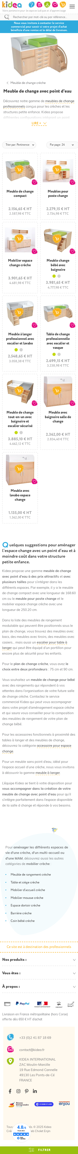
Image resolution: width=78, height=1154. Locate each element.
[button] (34, 182)
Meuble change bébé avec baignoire (58, 265)
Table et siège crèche (25, 882)
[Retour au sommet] (70, 1145)
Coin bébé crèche (23, 921)
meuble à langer (48, 773)
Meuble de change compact (20, 193)
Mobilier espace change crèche (20, 262)
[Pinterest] (26, 1091)
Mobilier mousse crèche (27, 898)
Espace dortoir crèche (25, 905)
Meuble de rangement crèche (31, 875)
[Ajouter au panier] (19, 170)
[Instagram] (18, 1091)
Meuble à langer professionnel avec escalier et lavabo (20, 339)
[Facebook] (10, 1091)
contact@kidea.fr (31, 1050)
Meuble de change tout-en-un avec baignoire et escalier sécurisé (20, 419)
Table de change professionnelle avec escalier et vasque (58, 341)
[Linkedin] (34, 1091)
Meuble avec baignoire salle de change (58, 417)
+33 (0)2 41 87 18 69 (35, 1038)
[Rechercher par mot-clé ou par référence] (7, 17)
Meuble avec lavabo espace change (20, 495)
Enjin (47, 1131)
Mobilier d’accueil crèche (28, 890)
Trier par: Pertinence (17, 144)
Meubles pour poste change (58, 193)
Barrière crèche (21, 913)
